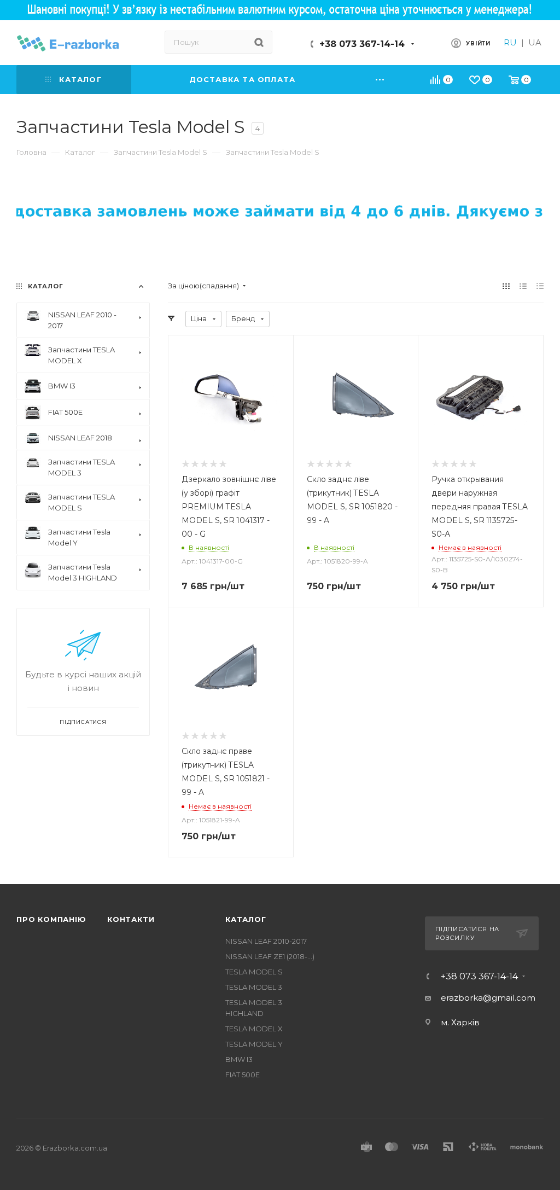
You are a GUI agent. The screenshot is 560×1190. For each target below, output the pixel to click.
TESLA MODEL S (254, 971)
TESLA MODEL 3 (253, 987)
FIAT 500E (242, 1074)
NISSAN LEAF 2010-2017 (266, 941)
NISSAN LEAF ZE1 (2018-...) (269, 956)
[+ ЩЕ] (380, 79)
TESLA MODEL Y (254, 1044)
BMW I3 (239, 1059)
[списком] (523, 286)
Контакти (130, 919)
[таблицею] (540, 286)
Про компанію (51, 919)
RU (510, 42)
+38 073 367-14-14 (362, 44)
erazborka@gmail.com (488, 997)
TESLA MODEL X (254, 1028)
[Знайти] (259, 42)
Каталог (245, 919)
